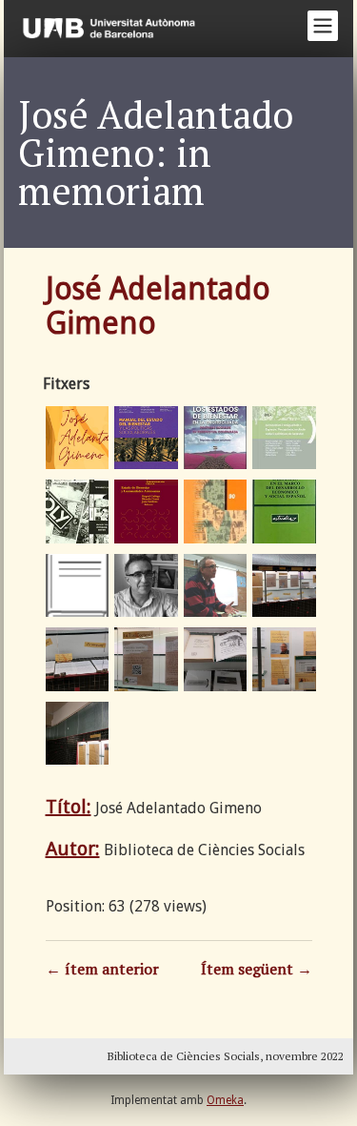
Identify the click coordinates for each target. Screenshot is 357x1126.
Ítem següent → (256, 968)
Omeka (225, 1100)
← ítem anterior (102, 968)
